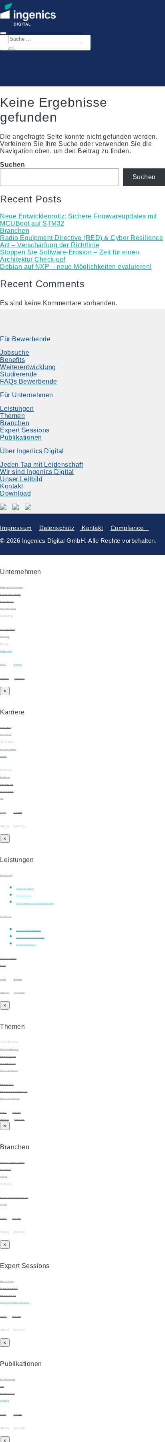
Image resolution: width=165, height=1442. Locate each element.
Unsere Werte (5, 727)
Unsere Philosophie (8, 609)
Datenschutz (57, 527)
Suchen (12, 164)
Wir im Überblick (7, 601)
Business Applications (9, 1049)
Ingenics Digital (6, 742)
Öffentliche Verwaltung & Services (14, 1197)
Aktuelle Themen (7, 1281)
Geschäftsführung (7, 629)
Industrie (4, 1177)
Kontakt (11, 486)
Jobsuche (14, 352)
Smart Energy (5, 1169)
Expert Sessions (25, 430)
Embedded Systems (8, 1056)
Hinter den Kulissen (8, 749)
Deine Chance (5, 735)
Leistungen (17, 408)
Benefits (12, 359)
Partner (3, 965)
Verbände (4, 644)
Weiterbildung (6, 770)
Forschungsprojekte (8, 958)
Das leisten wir (6, 875)
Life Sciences (6, 1184)
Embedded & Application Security (14, 1091)
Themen (12, 415)
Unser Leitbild (6, 616)
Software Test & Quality (10, 1099)
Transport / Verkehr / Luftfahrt (12, 1162)
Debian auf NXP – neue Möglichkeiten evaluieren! (76, 266)
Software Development (9, 1288)
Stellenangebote (7, 791)
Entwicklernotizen (7, 1393)
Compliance (130, 527)
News (2, 1386)
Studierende (18, 374)
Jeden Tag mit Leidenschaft (11, 587)
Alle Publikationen (7, 1379)
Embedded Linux (7, 1084)
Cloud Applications (8, 1063)
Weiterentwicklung (28, 367)
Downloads (18, 812)
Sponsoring (4, 637)
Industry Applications (9, 1042)
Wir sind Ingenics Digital (37, 471)
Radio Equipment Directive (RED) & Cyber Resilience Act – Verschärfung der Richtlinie (81, 241)
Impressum (16, 527)
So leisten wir (5, 917)
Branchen (14, 230)
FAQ (2, 799)
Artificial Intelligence (9, 1071)
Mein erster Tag (6, 784)
